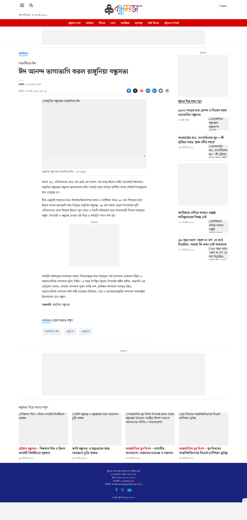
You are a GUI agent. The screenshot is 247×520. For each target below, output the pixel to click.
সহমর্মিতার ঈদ (52, 332)
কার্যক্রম (90, 23)
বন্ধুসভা (70, 332)
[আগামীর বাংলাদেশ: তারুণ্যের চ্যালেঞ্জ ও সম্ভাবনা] (150, 428)
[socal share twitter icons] (136, 93)
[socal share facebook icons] (129, 93)
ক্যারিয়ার (125, 23)
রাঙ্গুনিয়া (86, 332)
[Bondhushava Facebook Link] (118, 490)
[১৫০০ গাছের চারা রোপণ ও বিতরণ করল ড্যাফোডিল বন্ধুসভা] (218, 123)
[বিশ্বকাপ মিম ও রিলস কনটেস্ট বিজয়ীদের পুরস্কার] (43, 428)
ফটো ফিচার (153, 23)
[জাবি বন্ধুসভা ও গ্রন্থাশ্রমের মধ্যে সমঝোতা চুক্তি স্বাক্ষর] (96, 428)
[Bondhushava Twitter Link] (124, 490)
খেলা (112, 23)
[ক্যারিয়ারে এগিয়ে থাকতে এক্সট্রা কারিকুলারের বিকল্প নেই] (218, 226)
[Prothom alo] (123, 14)
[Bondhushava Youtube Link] (130, 490)
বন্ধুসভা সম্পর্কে (171, 23)
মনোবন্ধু (138, 23)
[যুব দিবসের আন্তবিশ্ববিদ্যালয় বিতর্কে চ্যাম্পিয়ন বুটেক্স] (203, 428)
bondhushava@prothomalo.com (127, 484)
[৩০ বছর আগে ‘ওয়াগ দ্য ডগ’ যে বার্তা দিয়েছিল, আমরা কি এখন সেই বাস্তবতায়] (218, 253)
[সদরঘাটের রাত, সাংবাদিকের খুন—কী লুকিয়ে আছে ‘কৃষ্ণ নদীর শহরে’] (218, 151)
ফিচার (102, 23)
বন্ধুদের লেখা (74, 23)
